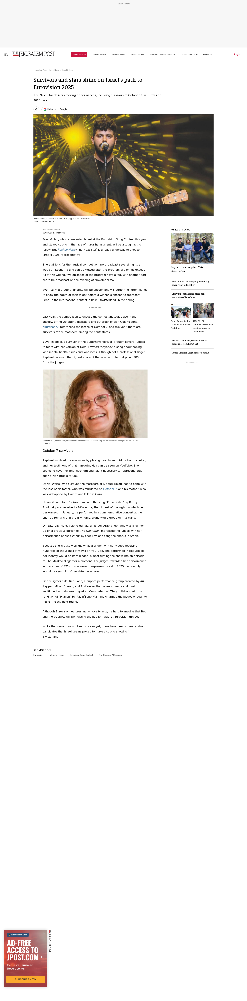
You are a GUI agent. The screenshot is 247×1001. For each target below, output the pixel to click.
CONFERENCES (79, 54)
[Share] (36, 109)
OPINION (207, 54)
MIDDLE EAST (137, 54)
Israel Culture (67, 70)
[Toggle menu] (6, 54)
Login (237, 54)
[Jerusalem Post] (32, 54)
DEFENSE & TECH (189, 54)
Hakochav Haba (56, 655)
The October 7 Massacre (110, 655)
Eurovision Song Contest (81, 655)
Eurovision (38, 655)
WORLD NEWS (118, 54)
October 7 (109, 489)
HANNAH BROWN (52, 229)
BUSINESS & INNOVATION (162, 54)
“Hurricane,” (51, 327)
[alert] (25, 968)
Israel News (54, 70)
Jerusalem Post (40, 70)
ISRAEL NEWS (99, 54)
